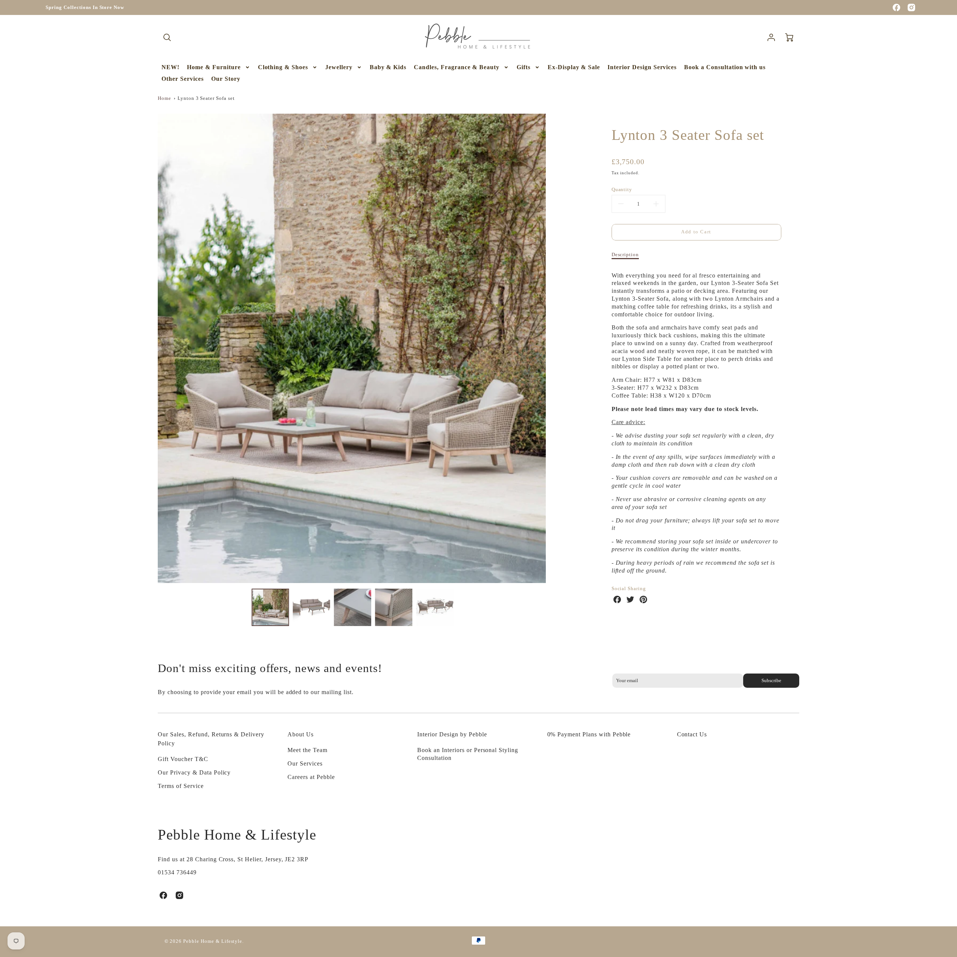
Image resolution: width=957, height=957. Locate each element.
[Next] (551, 348)
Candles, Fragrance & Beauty (456, 67)
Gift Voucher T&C (183, 759)
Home (164, 98)
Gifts (523, 67)
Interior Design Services (642, 67)
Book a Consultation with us (725, 67)
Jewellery (339, 67)
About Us (300, 734)
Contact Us (692, 734)
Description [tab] (625, 254)
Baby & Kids (388, 67)
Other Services (182, 79)
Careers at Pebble (311, 777)
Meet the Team (307, 750)
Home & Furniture (213, 67)
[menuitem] (170, 67)
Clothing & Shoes (283, 67)
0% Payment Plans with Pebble (589, 734)
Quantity (622, 189)
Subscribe (771, 680)
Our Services (305, 763)
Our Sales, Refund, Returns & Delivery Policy (211, 738)
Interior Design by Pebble (452, 734)
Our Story (225, 79)
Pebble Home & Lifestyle (237, 834)
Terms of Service (180, 786)
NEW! (170, 67)
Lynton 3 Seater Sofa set (206, 98)
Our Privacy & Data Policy (194, 772)
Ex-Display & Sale (574, 67)
